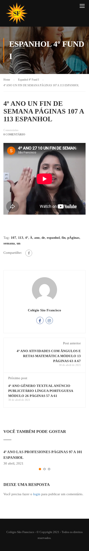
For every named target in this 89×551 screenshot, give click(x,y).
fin (63, 237)
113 (20, 237)
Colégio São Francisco (44, 310)
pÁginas (73, 237)
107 (13, 237)
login (36, 494)
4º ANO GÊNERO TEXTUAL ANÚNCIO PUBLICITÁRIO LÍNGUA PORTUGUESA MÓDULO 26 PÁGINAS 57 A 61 (40, 391)
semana (9, 243)
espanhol (53, 237)
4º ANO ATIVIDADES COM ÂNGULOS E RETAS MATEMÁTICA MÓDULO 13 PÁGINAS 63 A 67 (49, 356)
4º (26, 237)
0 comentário (14, 134)
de (43, 237)
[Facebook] (28, 253)
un (18, 243)
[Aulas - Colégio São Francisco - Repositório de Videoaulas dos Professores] (16, 14)
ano (37, 237)
